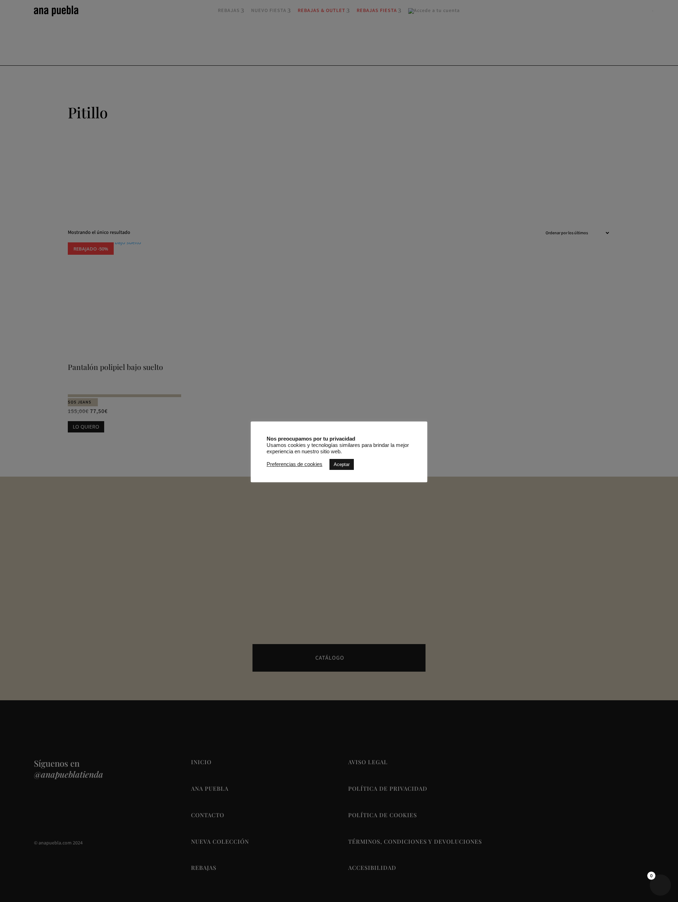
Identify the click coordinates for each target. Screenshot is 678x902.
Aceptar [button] (342, 464)
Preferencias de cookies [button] (294, 464)
